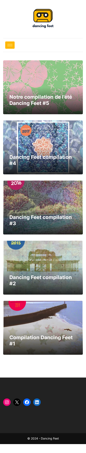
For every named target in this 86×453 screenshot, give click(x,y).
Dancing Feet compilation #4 (43, 147)
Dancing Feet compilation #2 (43, 268)
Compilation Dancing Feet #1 (43, 328)
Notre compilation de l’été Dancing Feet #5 (43, 87)
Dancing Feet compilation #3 (43, 207)
